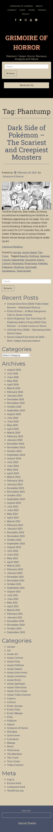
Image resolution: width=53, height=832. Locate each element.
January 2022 (15, 573)
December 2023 (15, 488)
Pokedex (43, 263)
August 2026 (14, 369)
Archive (26, 811)
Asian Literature (16, 676)
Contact (11, 10)
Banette (24, 256)
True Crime (13, 761)
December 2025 (15, 399)
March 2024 (13, 476)
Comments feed (16, 786)
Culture (11, 702)
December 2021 (15, 576)
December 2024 (15, 443)
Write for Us (26, 85)
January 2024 (15, 484)
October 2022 (14, 539)
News (10, 746)
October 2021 (14, 584)
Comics (11, 698)
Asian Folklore (15, 665)
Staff (22, 10)
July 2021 (12, 595)
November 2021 (15, 580)
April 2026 (13, 384)
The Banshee (14, 753)
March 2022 (13, 565)
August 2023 (14, 502)
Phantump (30, 263)
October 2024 (14, 451)
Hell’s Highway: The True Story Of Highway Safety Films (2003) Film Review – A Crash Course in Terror (26, 322)
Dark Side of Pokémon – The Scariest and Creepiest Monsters (26, 142)
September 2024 (16, 454)
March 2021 (13, 609)
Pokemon (7, 267)
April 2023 (13, 517)
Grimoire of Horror (13, 176)
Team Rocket (23, 270)
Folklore (12, 720)
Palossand (17, 263)
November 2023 (16, 491)
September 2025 (16, 410)
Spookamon (8, 270)
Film (10, 716)
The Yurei (13, 757)
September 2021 (16, 587)
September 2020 (16, 632)
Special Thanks (27, 823)
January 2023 (15, 528)
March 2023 (13, 521)
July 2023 (12, 506)
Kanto (40, 259)
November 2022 (16, 536)
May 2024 (12, 469)
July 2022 (12, 550)
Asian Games (29, 252)
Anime (17, 252)
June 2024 (13, 465)
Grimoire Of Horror (21, 6)
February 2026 (15, 391)
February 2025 (15, 436)
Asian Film (13, 661)
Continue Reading (12, 246)
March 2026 (13, 388)
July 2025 (12, 417)
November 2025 (16, 402)
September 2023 (16, 499)
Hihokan (12, 731)
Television (13, 750)
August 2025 (14, 414)
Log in (10, 779)
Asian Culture (15, 657)
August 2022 (14, 547)
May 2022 (12, 558)
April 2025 (13, 428)
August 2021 (14, 591)
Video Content (15, 764)
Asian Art (12, 654)
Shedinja (19, 267)
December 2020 (15, 621)
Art (9, 650)
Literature (13, 739)
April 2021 (13, 606)
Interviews (13, 735)
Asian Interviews (17, 672)
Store (31, 10)
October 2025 (14, 406)
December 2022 (15, 532)
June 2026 (13, 377)
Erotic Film (13, 709)
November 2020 (16, 624)
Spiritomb (31, 267)
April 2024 (13, 473)
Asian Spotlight (16, 683)
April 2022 (13, 561)
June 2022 (13, 554)
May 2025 (12, 425)
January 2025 (15, 439)
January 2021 (14, 617)
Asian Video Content (19, 694)
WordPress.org (15, 790)
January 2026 (15, 395)
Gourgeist (30, 259)
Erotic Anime (15, 705)
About (39, 6)
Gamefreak (17, 259)
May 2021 (12, 602)
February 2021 (15, 613)
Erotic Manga (15, 713)
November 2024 (16, 447)
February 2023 (15, 525)
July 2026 (12, 373)
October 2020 (14, 628)
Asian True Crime (17, 690)
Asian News (14, 679)
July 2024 (12, 462)
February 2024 (15, 480)
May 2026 (12, 380)
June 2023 (13, 510)
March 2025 (13, 432)
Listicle (6, 263)
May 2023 (12, 513)
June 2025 (13, 421)
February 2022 (15, 569)
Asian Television (17, 687)
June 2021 (12, 598)
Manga (11, 742)
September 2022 (16, 543)
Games (11, 724)
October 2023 (14, 495)
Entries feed (14, 783)
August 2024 (14, 458)
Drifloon (34, 256)
